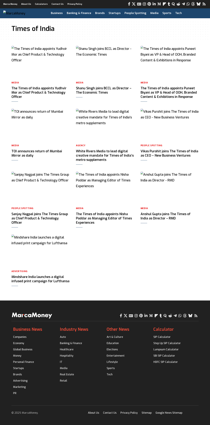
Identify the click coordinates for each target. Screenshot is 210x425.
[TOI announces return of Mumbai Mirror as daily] (40, 125)
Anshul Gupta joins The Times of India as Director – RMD (165, 216)
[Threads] (193, 4)
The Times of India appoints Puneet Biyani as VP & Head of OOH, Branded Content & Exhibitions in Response (169, 92)
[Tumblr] (169, 4)
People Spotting (152, 145)
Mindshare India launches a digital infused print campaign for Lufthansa (40, 279)
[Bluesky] (198, 4)
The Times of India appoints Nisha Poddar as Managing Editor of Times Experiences (104, 218)
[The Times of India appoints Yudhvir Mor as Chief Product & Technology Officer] (40, 62)
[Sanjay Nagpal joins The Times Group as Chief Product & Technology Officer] (40, 188)
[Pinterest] (149, 4)
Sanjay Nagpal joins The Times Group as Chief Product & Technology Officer (39, 218)
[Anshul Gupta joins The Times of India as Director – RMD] (170, 188)
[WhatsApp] (188, 4)
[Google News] (139, 4)
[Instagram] (144, 4)
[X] (133, 4)
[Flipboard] (164, 4)
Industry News (74, 329)
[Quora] (173, 4)
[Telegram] (183, 4)
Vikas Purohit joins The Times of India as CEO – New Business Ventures (169, 153)
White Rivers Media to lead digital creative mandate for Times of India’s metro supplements (105, 155)
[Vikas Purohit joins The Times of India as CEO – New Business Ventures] (170, 125)
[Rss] (204, 4)
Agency (80, 145)
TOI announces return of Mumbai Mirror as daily (36, 153)
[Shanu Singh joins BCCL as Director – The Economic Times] (105, 62)
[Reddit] (178, 4)
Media (15, 82)
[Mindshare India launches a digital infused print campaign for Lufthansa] (40, 251)
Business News (27, 329)
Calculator (163, 329)
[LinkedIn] (154, 4)
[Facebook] (129, 4)
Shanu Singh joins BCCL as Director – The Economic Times (103, 90)
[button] (199, 13)
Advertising (19, 271)
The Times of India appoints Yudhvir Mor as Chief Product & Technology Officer (38, 92)
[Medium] (159, 4)
